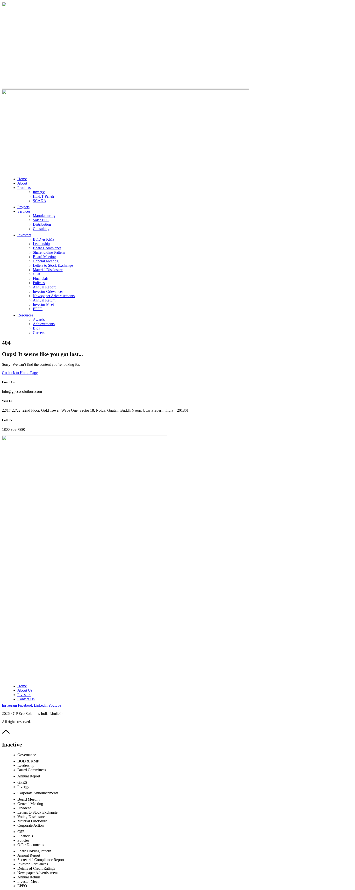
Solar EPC (41, 220)
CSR (36, 274)
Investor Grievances (48, 291)
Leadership (41, 244)
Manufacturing (44, 216)
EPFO (38, 309)
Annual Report (44, 287)
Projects (23, 207)
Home (22, 179)
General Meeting (45, 261)
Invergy (39, 192)
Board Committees (47, 248)
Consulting (41, 229)
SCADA (39, 201)
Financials (40, 278)
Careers (38, 332)
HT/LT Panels (44, 196)
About (22, 183)
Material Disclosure (48, 270)
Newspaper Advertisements (54, 296)
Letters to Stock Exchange (53, 265)
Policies (39, 283)
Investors (24, 235)
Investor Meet (43, 304)
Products (24, 188)
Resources (25, 315)
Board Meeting (44, 257)
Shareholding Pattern (49, 252)
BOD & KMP (44, 239)
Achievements (44, 324)
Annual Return (44, 300)
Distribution (42, 224)
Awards (39, 319)
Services (23, 211)
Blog (36, 328)
